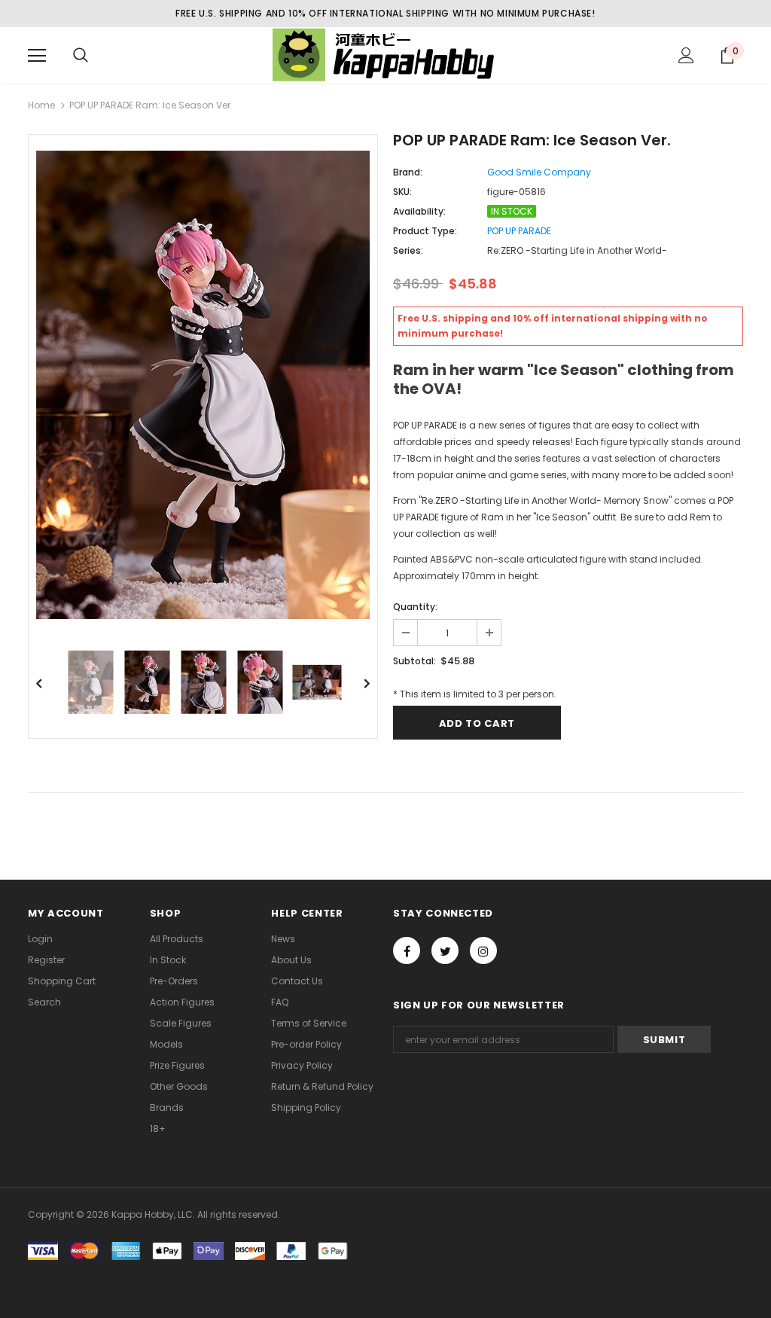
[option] (203, 385)
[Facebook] (406, 950)
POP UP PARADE (519, 230)
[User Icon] (686, 55)
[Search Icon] (80, 55)
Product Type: (425, 230)
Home (41, 105)
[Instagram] (483, 950)
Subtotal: (414, 660)
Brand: (407, 172)
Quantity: (415, 606)
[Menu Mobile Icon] (37, 56)
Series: (408, 250)
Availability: (419, 211)
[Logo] (385, 54)
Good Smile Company (539, 172)
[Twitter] (445, 950)
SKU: (402, 191)
